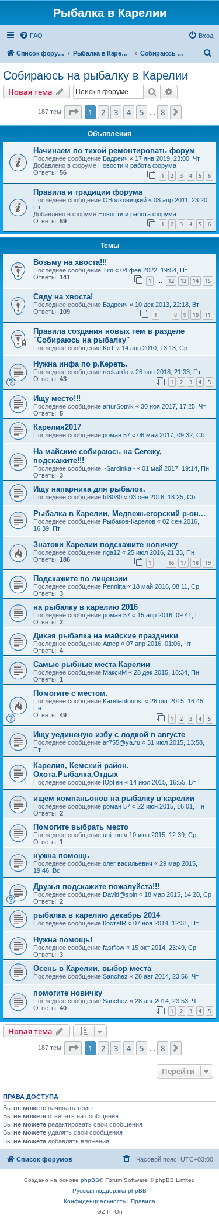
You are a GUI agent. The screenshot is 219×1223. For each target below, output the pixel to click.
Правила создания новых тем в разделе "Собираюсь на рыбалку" (109, 335)
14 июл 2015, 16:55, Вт (163, 782)
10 (196, 315)
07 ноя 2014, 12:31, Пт (166, 923)
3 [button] (116, 112)
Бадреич (115, 158)
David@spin (120, 894)
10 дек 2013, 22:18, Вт (167, 304)
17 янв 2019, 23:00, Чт (167, 158)
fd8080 (112, 496)
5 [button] (142, 112)
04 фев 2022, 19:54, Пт (153, 270)
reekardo (115, 371)
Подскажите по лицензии (80, 578)
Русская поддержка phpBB (109, 1190)
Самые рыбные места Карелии (91, 664)
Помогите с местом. (70, 693)
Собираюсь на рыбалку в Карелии (95, 75)
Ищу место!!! (57, 398)
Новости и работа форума (137, 165)
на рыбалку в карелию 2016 (85, 607)
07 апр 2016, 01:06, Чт (158, 643)
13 (183, 281)
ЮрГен (113, 782)
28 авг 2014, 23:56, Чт (167, 976)
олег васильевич (127, 863)
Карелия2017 (57, 427)
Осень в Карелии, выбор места (92, 968)
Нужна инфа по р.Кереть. (80, 364)
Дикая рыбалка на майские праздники (105, 635)
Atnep (111, 643)
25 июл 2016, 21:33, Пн (160, 552)
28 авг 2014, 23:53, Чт (167, 1000)
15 (208, 281)
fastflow (113, 947)
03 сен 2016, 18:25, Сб (162, 496)
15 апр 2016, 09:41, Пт (170, 615)
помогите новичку (67, 993)
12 (171, 281)
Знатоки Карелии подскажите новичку (105, 544)
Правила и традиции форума (87, 192)
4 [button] (129, 112)
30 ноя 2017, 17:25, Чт (173, 406)
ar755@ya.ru (121, 742)
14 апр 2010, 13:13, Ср (154, 347)
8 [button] (163, 112)
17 (183, 562)
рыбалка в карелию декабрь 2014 (96, 915)
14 (196, 281)
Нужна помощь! (62, 939)
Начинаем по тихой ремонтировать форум (114, 150)
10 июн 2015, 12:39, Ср (162, 834)
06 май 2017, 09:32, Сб (170, 434)
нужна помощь (61, 855)
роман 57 (116, 434)
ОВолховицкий (125, 199)
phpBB (90, 1180)
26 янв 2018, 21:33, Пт (168, 371)
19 (208, 562)
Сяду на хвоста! (63, 296)
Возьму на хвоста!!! (70, 262)
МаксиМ (115, 672)
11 (208, 315)
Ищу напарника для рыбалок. (89, 489)
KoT (108, 347)
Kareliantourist (123, 700)
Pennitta (114, 586)
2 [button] (103, 112)
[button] (73, 112)
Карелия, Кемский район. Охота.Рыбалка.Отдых (81, 770)
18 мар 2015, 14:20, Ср (177, 894)
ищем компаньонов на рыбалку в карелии (113, 798)
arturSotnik (118, 406)
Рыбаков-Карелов (129, 521)
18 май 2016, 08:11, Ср (166, 586)
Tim (108, 270)
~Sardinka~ (119, 468)
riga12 (111, 552)
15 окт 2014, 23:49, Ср (163, 947)
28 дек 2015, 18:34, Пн (166, 672)
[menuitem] (31, 36)
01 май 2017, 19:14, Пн (175, 468)
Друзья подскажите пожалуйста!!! (96, 886)
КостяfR (114, 923)
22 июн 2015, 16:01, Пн (170, 806)
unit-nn (112, 834)
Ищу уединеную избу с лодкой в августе (109, 734)
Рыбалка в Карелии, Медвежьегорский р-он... (119, 513)
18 (196, 562)
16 (171, 562)
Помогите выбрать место (80, 827)
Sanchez (115, 976)
